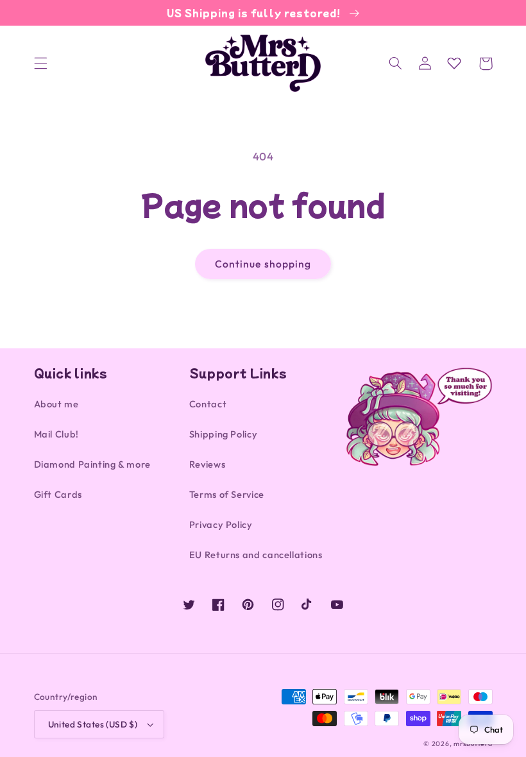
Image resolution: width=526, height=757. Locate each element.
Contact (207, 404)
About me (56, 404)
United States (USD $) (93, 724)
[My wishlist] (454, 63)
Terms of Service (226, 494)
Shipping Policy (223, 434)
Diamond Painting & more (92, 464)
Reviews (207, 464)
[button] (40, 63)
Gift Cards (58, 494)
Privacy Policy (221, 524)
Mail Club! (56, 434)
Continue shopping (263, 263)
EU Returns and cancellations (256, 555)
